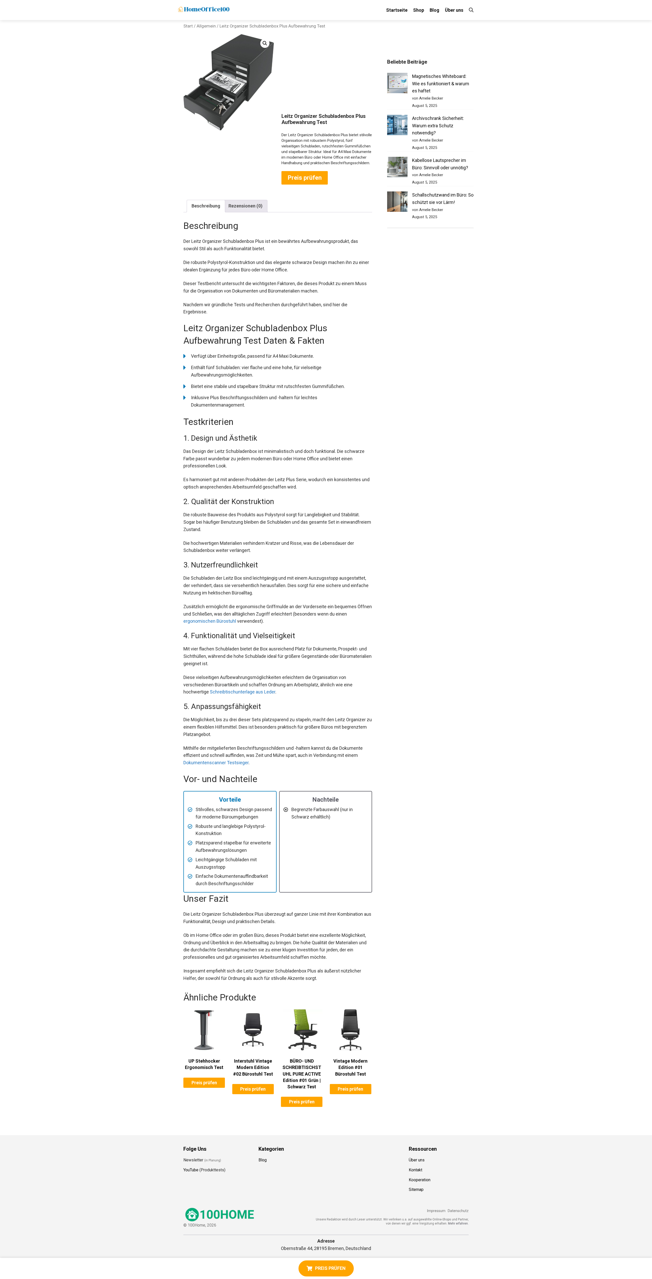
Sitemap (416, 1189)
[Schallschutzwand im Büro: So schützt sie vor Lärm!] (397, 202)
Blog (434, 10)
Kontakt (415, 1169)
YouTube (190, 1169)
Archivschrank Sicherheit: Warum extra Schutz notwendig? (438, 126)
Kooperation (419, 1179)
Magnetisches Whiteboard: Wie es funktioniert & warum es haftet (440, 84)
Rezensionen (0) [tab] (245, 205)
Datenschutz (458, 1211)
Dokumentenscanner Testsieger (216, 762)
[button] (264, 43)
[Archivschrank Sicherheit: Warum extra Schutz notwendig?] (397, 126)
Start (188, 26)
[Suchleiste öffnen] (471, 10)
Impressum (436, 1211)
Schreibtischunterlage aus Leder (242, 691)
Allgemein (206, 26)
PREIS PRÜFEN (330, 1268)
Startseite (397, 10)
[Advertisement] (326, 74)
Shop (418, 10)
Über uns (454, 10)
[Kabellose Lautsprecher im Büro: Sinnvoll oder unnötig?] (397, 168)
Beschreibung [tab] (206, 205)
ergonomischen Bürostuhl (209, 621)
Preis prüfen (305, 177)
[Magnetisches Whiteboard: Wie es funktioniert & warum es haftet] (397, 84)
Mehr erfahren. (458, 1223)
